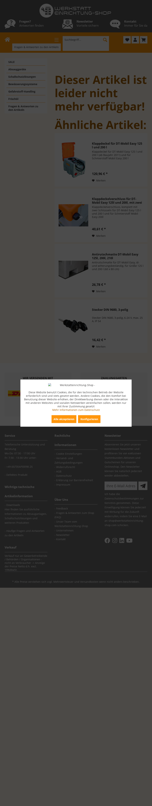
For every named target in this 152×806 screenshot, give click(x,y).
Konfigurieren (89, 419)
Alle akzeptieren (64, 419)
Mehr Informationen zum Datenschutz (76, 409)
